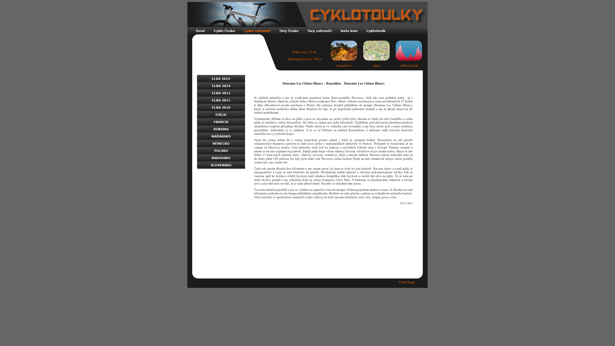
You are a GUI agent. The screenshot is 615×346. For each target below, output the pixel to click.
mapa (376, 65)
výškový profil (409, 65)
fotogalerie (344, 65)
